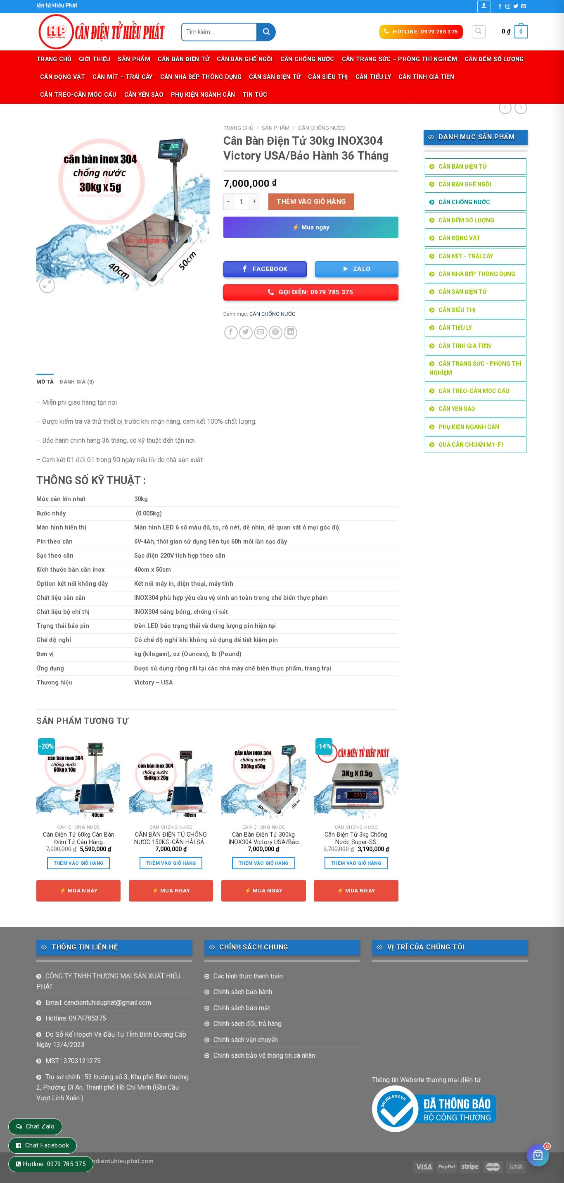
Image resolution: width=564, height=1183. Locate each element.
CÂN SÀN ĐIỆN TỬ (275, 77)
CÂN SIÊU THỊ (328, 77)
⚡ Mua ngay (310, 227)
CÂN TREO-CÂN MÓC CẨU (78, 94)
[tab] (45, 382)
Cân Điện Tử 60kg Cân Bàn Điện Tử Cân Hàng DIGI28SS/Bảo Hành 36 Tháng (78, 838)
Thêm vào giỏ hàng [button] (79, 863)
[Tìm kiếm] (479, 31)
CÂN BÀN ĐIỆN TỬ (183, 59)
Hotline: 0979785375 (75, 1018)
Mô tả (45, 382)
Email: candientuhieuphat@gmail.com (98, 1003)
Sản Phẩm (134, 59)
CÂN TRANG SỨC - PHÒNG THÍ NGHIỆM (475, 368)
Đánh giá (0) (76, 382)
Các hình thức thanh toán (248, 976)
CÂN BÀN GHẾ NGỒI (245, 59)
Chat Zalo (40, 1126)
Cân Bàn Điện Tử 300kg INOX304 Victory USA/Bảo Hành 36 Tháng (263, 838)
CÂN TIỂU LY (373, 77)
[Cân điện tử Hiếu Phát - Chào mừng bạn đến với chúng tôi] (102, 31)
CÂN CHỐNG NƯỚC (307, 59)
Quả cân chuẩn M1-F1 (471, 444)
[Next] (398, 824)
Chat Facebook (47, 1145)
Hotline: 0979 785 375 (54, 1164)
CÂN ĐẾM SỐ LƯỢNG (494, 59)
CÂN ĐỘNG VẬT (62, 77)
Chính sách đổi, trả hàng (247, 1024)
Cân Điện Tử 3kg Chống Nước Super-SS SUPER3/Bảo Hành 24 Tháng (356, 838)
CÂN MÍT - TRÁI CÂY (465, 256)
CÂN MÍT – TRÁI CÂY (122, 77)
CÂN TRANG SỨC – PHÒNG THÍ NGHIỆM (399, 59)
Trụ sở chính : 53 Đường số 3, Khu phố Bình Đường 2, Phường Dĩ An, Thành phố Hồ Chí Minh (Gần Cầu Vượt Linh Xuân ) (112, 1087)
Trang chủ (53, 59)
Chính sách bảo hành (242, 992)
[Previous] (37, 824)
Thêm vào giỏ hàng (311, 201)
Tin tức (254, 94)
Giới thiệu (95, 59)
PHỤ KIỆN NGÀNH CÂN (203, 94)
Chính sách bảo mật (241, 1008)
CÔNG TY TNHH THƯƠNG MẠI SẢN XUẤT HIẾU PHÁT (108, 981)
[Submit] (266, 32)
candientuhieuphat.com (119, 1161)
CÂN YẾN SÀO (144, 94)
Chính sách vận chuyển (245, 1040)
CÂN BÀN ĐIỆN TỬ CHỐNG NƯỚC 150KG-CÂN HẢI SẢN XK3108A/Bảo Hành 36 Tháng (171, 838)
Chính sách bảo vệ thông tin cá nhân (264, 1055)
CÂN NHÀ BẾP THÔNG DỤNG (201, 77)
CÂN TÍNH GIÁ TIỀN (426, 77)
